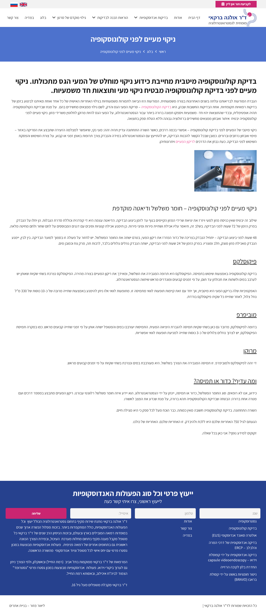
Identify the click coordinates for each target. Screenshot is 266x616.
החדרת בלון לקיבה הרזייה (238, 567)
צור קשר (186, 528)
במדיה (187, 535)
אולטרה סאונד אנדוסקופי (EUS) (234, 535)
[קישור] (233, 18)
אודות (188, 521)
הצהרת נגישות (192, 605)
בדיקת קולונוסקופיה (243, 528)
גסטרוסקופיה (247, 521)
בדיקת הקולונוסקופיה (156, 106)
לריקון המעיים (185, 141)
